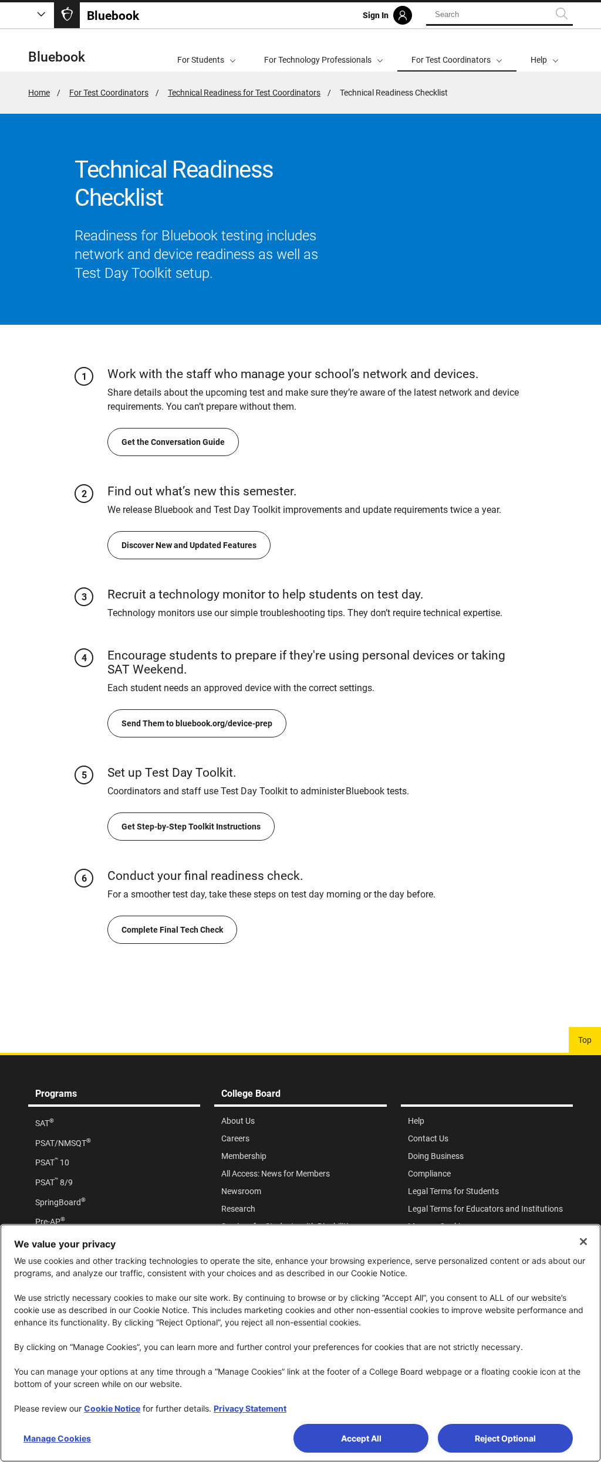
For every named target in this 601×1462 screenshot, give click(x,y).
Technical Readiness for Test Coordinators (244, 92)
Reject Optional (505, 1438)
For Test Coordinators (108, 92)
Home (39, 92)
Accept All (361, 1438)
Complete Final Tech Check (172, 929)
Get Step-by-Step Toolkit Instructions (191, 826)
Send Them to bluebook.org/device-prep (196, 723)
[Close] (583, 1241)
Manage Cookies (57, 1438)
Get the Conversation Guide (173, 442)
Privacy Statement (250, 1408)
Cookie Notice (112, 1408)
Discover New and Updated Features (188, 545)
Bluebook (56, 57)
